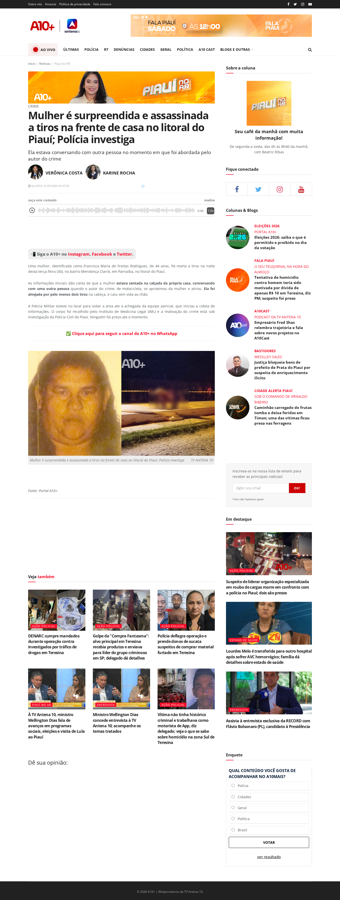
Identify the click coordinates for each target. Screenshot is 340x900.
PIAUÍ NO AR (41, 705)
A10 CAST (207, 49)
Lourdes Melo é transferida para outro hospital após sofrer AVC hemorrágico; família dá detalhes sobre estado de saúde (269, 656)
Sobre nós (35, 4)
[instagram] (302, 4)
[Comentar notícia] (143, 186)
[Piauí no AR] (121, 87)
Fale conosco (102, 4)
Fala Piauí (264, 260)
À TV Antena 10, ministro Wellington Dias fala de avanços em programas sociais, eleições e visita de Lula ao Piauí (56, 726)
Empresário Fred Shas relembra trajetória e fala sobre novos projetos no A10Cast (278, 330)
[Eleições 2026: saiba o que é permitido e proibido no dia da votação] (237, 237)
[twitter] (295, 4)
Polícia (241, 785)
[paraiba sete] (221, 25)
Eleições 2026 (267, 226)
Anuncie (50, 4)
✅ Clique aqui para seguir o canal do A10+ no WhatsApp (121, 333)
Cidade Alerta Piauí (273, 390)
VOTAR (269, 842)
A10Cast (262, 311)
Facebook (102, 254)
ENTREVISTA (106, 705)
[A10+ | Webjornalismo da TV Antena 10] (55, 25)
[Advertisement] (121, 233)
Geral (241, 807)
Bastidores (265, 350)
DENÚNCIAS (124, 49)
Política (242, 818)
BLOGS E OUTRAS (235, 49)
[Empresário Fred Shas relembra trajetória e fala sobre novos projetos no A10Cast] (237, 324)
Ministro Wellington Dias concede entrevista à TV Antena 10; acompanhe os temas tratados (117, 723)
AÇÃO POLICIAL (44, 626)
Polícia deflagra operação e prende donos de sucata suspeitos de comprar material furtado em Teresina (186, 644)
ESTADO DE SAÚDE (244, 640)
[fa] (301, 189)
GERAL (165, 49)
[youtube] (310, 4)
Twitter (124, 254)
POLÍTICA (185, 49)
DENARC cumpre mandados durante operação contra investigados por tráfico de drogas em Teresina (53, 644)
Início (31, 63)
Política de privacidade (74, 4)
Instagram (78, 254)
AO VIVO (48, 49)
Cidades (243, 796)
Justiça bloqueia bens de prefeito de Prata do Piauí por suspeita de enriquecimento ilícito (282, 370)
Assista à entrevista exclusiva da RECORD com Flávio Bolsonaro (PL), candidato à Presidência (268, 723)
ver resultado (269, 856)
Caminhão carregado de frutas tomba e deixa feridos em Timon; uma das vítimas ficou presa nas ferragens (283, 415)
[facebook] (237, 189)
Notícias (45, 63)
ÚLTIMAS (71, 49)
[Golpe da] (121, 610)
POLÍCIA (91, 49)
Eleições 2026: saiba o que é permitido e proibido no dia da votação (280, 242)
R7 (106, 49)
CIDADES (147, 49)
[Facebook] (288, 4)
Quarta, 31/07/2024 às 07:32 (50, 186)
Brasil (241, 830)
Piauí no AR (62, 63)
